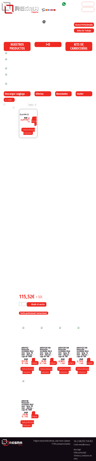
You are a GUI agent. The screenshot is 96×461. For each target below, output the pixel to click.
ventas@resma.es (49, 25)
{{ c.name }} (9, 99)
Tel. (83, 441)
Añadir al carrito (38, 304)
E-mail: (82, 444)
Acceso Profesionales (84, 24)
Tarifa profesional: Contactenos (29, 131)
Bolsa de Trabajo (84, 30)
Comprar (34, 363)
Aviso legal (77, 449)
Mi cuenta (86, 4)
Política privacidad (80, 452)
